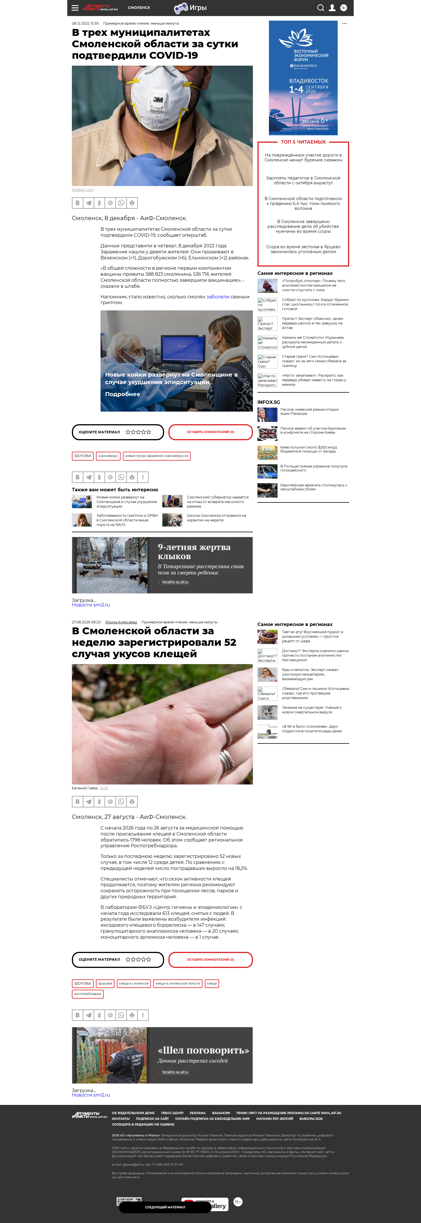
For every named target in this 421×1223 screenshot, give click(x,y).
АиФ (104, 788)
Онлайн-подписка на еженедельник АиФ (212, 1119)
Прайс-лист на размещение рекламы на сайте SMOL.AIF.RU (289, 1113)
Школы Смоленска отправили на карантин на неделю (216, 517)
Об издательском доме (133, 1113)
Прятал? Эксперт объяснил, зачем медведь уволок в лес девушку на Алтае (312, 323)
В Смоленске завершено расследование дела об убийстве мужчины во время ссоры (303, 226)
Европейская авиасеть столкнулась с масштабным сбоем (313, 487)
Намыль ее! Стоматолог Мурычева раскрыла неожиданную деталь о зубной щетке (313, 342)
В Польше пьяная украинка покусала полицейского (313, 468)
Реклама (198, 1113)
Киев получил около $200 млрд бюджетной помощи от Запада (308, 449)
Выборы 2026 (311, 1119)
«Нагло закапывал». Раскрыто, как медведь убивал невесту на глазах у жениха (314, 380)
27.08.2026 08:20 (86, 622)
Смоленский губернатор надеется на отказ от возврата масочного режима (218, 501)
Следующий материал (165, 1207)
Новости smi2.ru (91, 605)
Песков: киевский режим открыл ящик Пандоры (309, 412)
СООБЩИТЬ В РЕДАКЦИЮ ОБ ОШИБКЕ (143, 1124)
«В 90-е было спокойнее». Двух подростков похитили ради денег (312, 728)
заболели (217, 297)
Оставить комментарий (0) (210, 432)
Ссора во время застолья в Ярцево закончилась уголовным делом (303, 249)
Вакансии (221, 1113)
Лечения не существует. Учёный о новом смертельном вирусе (312, 709)
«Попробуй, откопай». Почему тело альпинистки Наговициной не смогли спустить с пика (313, 285)
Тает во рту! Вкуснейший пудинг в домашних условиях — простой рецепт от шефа (312, 636)
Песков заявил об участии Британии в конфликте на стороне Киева (313, 430)
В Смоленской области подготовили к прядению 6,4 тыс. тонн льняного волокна (303, 203)
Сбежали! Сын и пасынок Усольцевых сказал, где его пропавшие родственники (315, 693)
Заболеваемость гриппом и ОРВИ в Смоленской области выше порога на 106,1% (127, 520)
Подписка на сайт (152, 1119)
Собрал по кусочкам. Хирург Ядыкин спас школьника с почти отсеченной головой (315, 304)
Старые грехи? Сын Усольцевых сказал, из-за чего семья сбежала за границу (314, 361)
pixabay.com (83, 189)
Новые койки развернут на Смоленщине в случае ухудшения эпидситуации (171, 378)
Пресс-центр (172, 1113)
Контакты (120, 1119)
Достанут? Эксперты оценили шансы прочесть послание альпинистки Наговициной (315, 655)
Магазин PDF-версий (274, 1119)
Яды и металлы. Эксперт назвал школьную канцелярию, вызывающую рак (310, 674)
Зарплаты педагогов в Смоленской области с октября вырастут (303, 180)
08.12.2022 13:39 (85, 23)
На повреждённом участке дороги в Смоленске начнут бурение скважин (303, 158)
